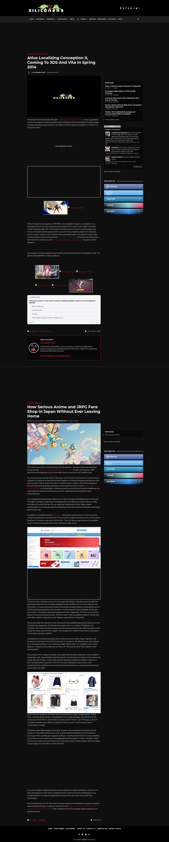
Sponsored (38, 402)
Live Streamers (37, 310)
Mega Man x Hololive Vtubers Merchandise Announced (120, 142)
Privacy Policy (115, 828)
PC (78, 19)
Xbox (72, 19)
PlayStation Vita (42, 53)
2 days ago (114, 163)
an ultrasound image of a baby (71, 120)
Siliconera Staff (39, 72)
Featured (30, 402)
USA (99, 331)
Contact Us (91, 828)
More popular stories (112, 120)
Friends (34, 314)
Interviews (102, 19)
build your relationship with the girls (68, 240)
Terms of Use (102, 828)
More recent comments (112, 171)
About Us (81, 828)
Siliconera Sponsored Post (57, 421)
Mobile (83, 19)
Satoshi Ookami (117, 157)
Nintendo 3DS (31, 53)
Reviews (92, 19)
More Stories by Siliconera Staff (55, 356)
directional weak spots (67, 237)
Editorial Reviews (38, 306)
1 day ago (136, 153)
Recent (112, 126)
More (120, 19)
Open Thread (59, 828)
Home (32, 19)
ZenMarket (57, 515)
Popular (117, 126)
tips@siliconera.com (88, 839)
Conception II (93, 331)
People (107, 126)
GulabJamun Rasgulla (119, 133)
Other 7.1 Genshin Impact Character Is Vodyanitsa (123, 86)
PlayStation (62, 19)
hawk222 (114, 147)
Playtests (112, 19)
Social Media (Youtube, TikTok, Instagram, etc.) (48, 318)
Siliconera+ (40, 19)
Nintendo (50, 19)
